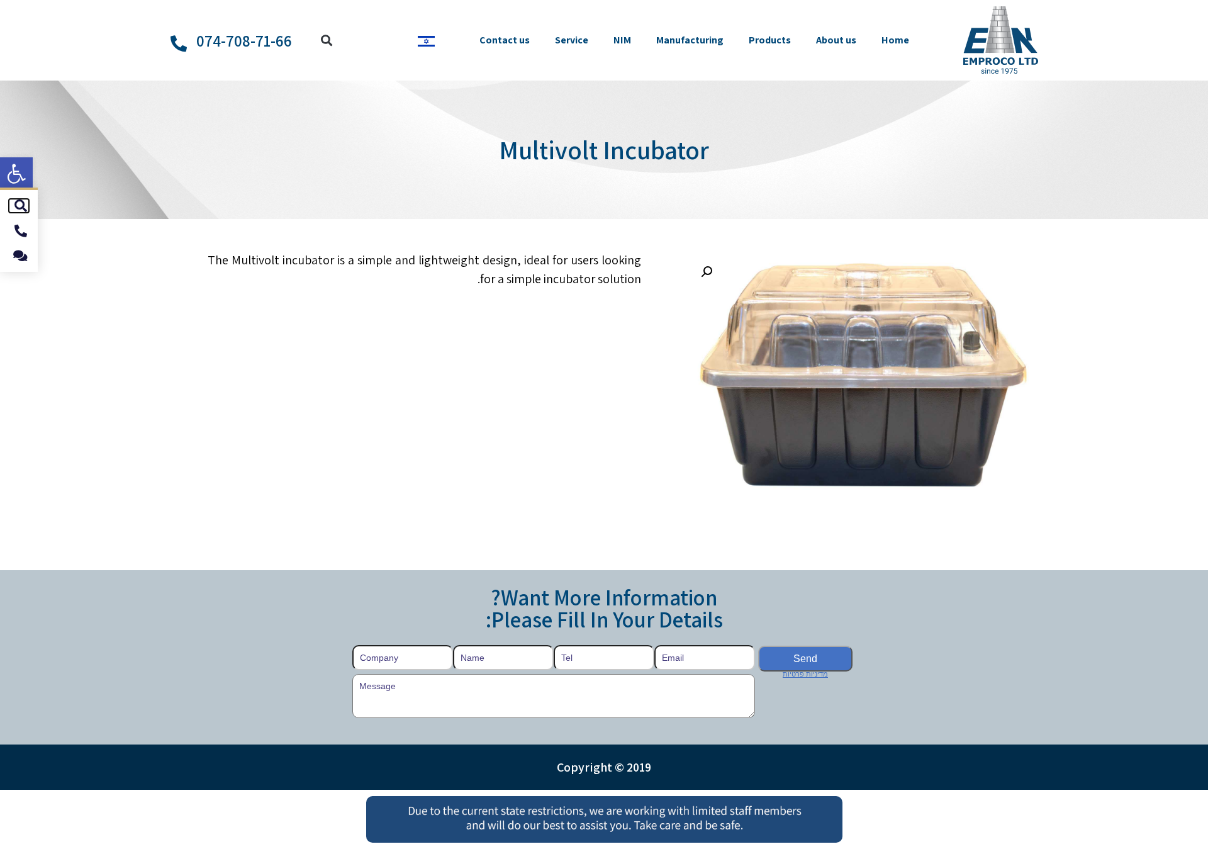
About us (836, 40)
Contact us (504, 40)
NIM (622, 40)
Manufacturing (690, 40)
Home (895, 40)
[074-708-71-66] (179, 43)
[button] (16, 173)
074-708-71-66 (244, 40)
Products (770, 40)
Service (571, 40)
